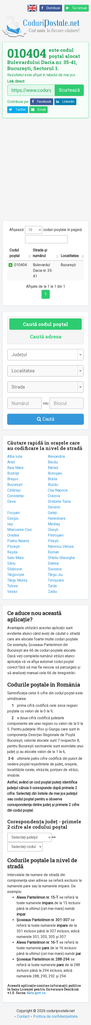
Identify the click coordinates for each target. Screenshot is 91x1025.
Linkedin (68, 101)
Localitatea (70, 255)
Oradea (13, 535)
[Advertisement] (45, 169)
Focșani (13, 513)
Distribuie (53, 8)
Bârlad (53, 467)
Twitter (20, 109)
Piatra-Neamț (18, 541)
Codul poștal (15, 253)
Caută (47, 419)
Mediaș (54, 524)
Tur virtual (79, 8)
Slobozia (14, 569)
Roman (53, 552)
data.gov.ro (36, 993)
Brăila (52, 479)
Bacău (53, 462)
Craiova (54, 496)
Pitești (53, 541)
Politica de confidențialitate (55, 1016)
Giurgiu (12, 518)
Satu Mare (15, 558)
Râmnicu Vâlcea (61, 546)
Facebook (44, 101)
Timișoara (56, 580)
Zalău (52, 591)
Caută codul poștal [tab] (45, 324)
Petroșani (55, 535)
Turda (52, 586)
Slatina (53, 563)
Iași (10, 524)
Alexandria (56, 456)
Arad (11, 462)
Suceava (55, 569)
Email (42, 109)
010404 (20, 265)
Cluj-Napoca (57, 490)
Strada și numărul (40, 253)
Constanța (15, 496)
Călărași (14, 490)
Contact (23, 1016)
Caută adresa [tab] (45, 336)
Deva (11, 501)
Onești (53, 529)
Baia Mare (15, 467)
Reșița (12, 552)
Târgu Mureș (17, 580)
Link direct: (16, 81)
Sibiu (11, 563)
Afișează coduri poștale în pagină (45, 229)
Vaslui (12, 591)
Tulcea (12, 586)
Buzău (53, 484)
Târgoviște (15, 574)
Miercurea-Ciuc (19, 529)
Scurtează (69, 90)
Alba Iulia (14, 456)
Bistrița (13, 473)
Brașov (12, 479)
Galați (52, 513)
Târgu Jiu (55, 574)
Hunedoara (56, 518)
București (14, 484)
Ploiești (13, 546)
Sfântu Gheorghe (61, 558)
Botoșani (55, 473)
